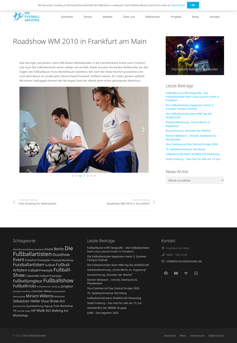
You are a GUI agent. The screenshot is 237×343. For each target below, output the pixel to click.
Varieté (20, 310)
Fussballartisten (28, 264)
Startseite (170, 335)
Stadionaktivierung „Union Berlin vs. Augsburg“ (116, 269)
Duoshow (61, 254)
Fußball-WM (32, 276)
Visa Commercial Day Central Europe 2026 (192, 144)
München (59, 296)
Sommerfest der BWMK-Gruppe (106, 308)
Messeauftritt (59, 291)
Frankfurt (31, 260)
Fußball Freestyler (51, 276)
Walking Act (60, 310)
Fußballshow (58, 280)
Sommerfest (19, 306)
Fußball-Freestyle (40, 270)
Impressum (197, 335)
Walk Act (44, 310)
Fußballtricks (24, 285)
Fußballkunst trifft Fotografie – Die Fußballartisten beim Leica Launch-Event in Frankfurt (192, 96)
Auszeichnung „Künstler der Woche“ (188, 130)
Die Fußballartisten (43, 251)
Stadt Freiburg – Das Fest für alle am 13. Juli (193, 159)
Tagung (48, 306)
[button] (221, 16)
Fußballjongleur (28, 280)
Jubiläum (17, 291)
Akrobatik (39, 249)
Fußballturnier (44, 286)
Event (18, 259)
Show (45, 301)
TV (14, 311)
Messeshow (19, 296)
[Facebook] (166, 273)
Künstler (38, 291)
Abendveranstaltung (23, 249)
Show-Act (57, 301)
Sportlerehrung (34, 306)
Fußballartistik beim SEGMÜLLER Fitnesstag (193, 154)
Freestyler (44, 260)
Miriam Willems (40, 295)
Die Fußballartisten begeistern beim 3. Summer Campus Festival (190, 107)
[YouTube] (176, 273)
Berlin (59, 248)
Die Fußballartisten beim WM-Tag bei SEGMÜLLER (118, 265)
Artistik (48, 249)
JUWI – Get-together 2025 (102, 313)
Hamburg (55, 286)
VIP (33, 310)
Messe (48, 291)
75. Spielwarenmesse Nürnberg (185, 149)
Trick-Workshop (63, 306)
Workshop (20, 315)
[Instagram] (196, 273)
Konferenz (27, 291)
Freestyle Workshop (62, 260)
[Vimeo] (186, 273)
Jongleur (67, 286)
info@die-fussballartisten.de (184, 261)
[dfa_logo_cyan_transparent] (26, 16)
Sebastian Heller (26, 300)
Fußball (50, 265)
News (183, 335)
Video (27, 311)
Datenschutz (216, 335)
